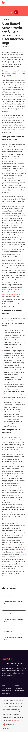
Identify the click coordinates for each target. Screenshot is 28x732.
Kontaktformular (6, 693)
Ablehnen (6, 728)
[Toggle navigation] (25, 2)
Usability (20, 545)
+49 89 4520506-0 (7, 690)
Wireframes (12, 545)
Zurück (6, 19)
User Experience (12, 73)
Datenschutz (15, 720)
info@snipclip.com (6, 688)
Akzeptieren (8, 724)
